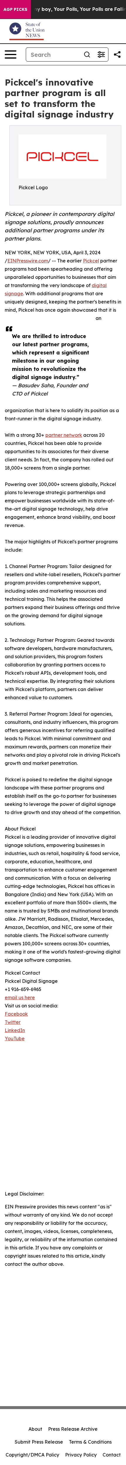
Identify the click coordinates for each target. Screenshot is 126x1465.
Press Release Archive (73, 1429)
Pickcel (91, 261)
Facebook (16, 1014)
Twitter (13, 1022)
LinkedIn (15, 1030)
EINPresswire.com (27, 261)
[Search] (87, 54)
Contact (112, 1455)
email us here (20, 997)
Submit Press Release (39, 1442)
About (35, 1429)
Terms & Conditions (90, 1442)
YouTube (15, 1038)
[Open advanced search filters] (101, 54)
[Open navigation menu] (10, 54)
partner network (63, 435)
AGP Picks (15, 9)
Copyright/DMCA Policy (32, 1455)
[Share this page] (117, 54)
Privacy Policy (81, 1455)
